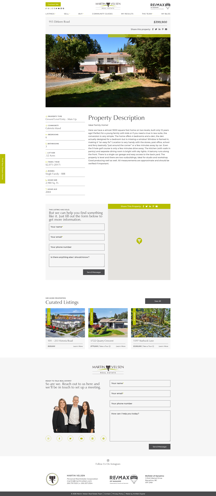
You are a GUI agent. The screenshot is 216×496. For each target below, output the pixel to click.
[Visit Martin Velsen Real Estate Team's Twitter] (56, 8)
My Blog (165, 13)
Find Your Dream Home (2, 169)
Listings (50, 13)
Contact (107, 494)
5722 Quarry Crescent (102, 341)
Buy (80, 13)
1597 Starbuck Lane (143, 341)
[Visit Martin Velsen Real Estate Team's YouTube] (59, 8)
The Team (147, 13)
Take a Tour (104, 346)
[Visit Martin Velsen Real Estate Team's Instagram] (52, 8)
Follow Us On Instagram (108, 464)
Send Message (94, 272)
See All (158, 301)
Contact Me (53, 4)
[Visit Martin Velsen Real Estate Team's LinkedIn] (61, 8)
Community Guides (102, 13)
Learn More (78, 346)
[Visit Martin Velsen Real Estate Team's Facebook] (54, 8)
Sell (66, 13)
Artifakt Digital (139, 494)
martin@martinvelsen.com (79, 481)
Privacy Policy (118, 494)
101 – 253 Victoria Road (60, 341)
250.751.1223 (72, 483)
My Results (127, 13)
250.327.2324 (86, 483)
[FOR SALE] (65, 322)
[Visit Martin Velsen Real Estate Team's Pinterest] (63, 8)
